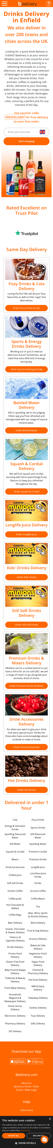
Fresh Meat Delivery (15, 988)
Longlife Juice (38, 867)
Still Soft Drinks (15, 883)
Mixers (15, 859)
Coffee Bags (15, 914)
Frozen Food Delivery (15, 955)
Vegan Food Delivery (38, 963)
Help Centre (26, 1110)
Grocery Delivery (38, 938)
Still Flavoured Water (37, 836)
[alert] (26, 1132)
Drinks (37, 883)
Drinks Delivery (15, 947)
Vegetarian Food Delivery (38, 955)
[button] (26, 1143)
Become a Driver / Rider (26, 1086)
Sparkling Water (37, 843)
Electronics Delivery (15, 1015)
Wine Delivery (38, 922)
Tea (38, 906)
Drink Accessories (15, 867)
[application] (44, 1139)
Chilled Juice (15, 875)
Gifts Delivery (38, 1023)
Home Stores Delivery (15, 1007)
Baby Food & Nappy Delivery (15, 971)
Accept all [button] (13, 1135)
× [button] (50, 1119)
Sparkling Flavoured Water (15, 836)
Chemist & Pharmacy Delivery (38, 971)
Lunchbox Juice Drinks (38, 875)
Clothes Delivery (37, 1007)
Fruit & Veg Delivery (37, 930)
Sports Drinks (38, 827)
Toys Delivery (38, 1015)
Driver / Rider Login (26, 1089)
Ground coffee (38, 890)
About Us (27, 1083)
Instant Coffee (15, 890)
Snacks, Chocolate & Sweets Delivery (15, 930)
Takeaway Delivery (38, 997)
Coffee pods (15, 898)
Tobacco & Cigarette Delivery (15, 939)
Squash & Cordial (15, 851)
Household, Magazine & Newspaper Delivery (15, 998)
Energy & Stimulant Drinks (15, 827)
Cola (15, 819)
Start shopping (26, 141)
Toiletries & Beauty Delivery (15, 980)
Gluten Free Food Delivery (15, 963)
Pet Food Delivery (38, 979)
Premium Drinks (38, 859)
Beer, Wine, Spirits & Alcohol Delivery (38, 914)
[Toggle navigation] (4, 3)
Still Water (15, 843)
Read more (25, 1130)
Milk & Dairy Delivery (38, 988)
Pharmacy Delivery (15, 1023)
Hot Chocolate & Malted (15, 906)
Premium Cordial (38, 851)
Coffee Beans (38, 898)
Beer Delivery (15, 922)
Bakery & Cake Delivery (38, 947)
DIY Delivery (15, 1031)
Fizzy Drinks (38, 819)
